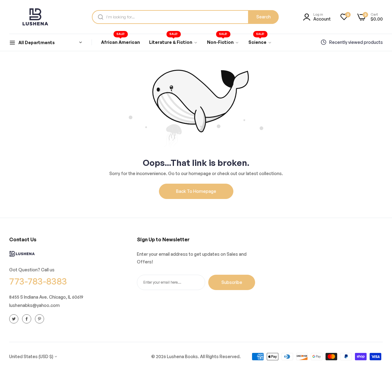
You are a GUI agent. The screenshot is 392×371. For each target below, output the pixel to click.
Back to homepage (196, 191)
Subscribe (231, 282)
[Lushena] (35, 17)
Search (263, 16)
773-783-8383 (38, 281)
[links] (14, 318)
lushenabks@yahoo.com (34, 305)
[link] (173, 42)
